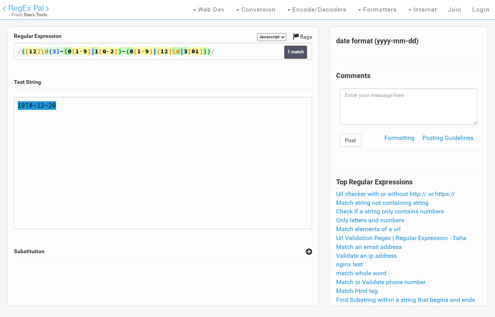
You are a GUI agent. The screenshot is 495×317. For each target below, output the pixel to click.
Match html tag (357, 291)
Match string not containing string (382, 202)
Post (350, 140)
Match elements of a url (368, 229)
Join (454, 9)
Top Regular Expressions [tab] (374, 182)
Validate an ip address (366, 255)
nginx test (349, 264)
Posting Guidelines (447, 137)
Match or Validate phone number (380, 282)
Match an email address (369, 247)
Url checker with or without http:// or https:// (395, 194)
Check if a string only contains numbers (390, 211)
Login (481, 9)
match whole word (361, 273)
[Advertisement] (163, 281)
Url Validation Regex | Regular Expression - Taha (401, 238)
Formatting (399, 137)
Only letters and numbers (370, 220)
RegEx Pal (26, 7)
